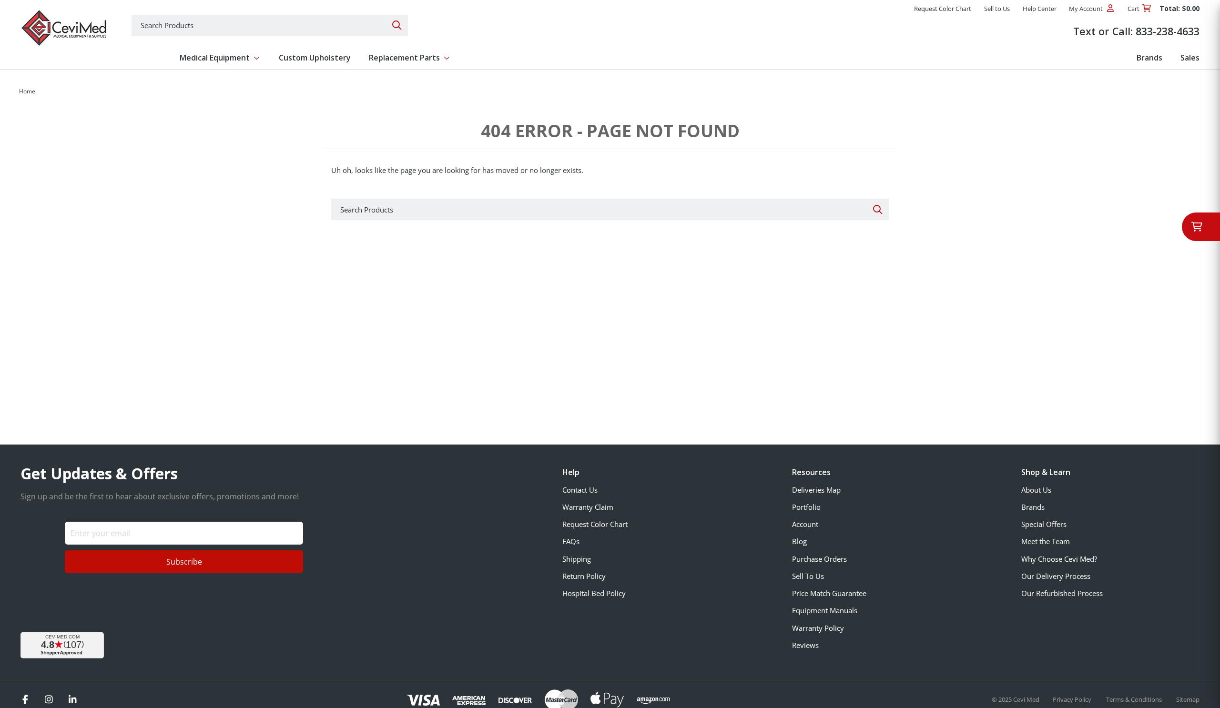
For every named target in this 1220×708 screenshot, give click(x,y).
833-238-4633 (1168, 31)
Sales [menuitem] (1190, 57)
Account (805, 524)
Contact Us (580, 490)
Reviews (805, 645)
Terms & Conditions (1134, 699)
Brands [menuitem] (1149, 57)
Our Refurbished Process (1062, 593)
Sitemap (1188, 699)
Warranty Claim (587, 507)
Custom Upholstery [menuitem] (315, 57)
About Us (1036, 490)
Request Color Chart (595, 524)
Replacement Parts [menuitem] (404, 57)
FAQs (571, 541)
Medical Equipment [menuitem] (215, 57)
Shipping (576, 559)
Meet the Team (1045, 541)
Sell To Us (808, 576)
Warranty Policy (818, 628)
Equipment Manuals (824, 610)
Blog (799, 541)
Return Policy (584, 576)
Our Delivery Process (1055, 576)
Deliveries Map (816, 490)
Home (27, 91)
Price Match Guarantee (829, 593)
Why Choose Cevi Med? (1059, 559)
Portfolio (806, 507)
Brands (1033, 507)
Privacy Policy (1073, 699)
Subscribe (184, 561)
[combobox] (270, 25)
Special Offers (1044, 524)
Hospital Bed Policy (594, 593)
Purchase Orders (819, 559)
